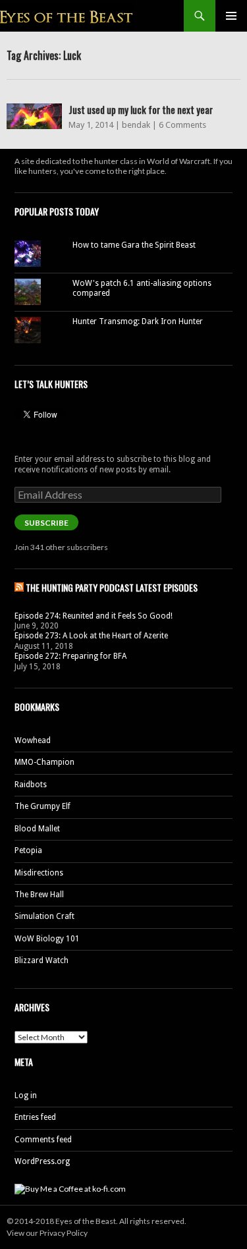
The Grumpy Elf (42, 806)
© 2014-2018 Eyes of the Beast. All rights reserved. (96, 1221)
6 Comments (182, 125)
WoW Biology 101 (47, 938)
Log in (25, 1095)
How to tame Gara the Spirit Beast (134, 245)
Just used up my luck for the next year (141, 109)
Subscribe (46, 523)
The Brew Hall (39, 894)
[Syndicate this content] (19, 587)
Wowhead (32, 740)
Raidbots (30, 784)
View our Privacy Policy (47, 1233)
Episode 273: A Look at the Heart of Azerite (91, 635)
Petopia (28, 850)
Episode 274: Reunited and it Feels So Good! (93, 616)
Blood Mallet (37, 828)
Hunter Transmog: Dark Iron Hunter (137, 321)
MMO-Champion (44, 762)
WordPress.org (42, 1161)
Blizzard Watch (41, 960)
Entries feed (35, 1117)
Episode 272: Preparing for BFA (70, 656)
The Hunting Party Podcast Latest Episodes (112, 587)
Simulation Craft (44, 916)
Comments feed (43, 1139)
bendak (136, 125)
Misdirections (38, 872)
